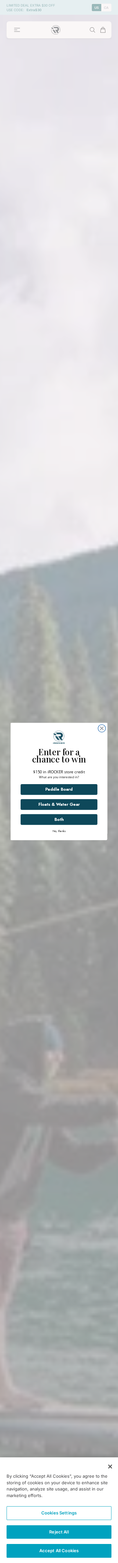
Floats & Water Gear (31, 806)
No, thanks (31, 825)
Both (31, 818)
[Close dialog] (111, 752)
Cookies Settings (59, 1512)
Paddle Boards (31, 795)
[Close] (110, 1466)
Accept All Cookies (59, 1550)
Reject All (59, 1531)
